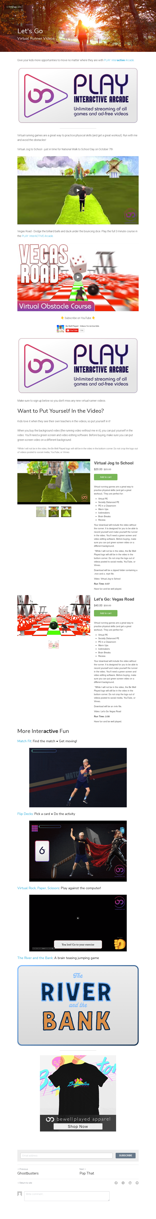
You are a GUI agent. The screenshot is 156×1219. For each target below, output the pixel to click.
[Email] (137, 1182)
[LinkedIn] (130, 1182)
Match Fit (24, 741)
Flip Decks (25, 814)
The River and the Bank (35, 958)
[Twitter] (123, 1182)
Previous (24, 1169)
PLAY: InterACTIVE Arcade (37, 236)
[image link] (78, 95)
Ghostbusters (28, 1173)
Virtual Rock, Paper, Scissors (38, 888)
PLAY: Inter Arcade (119, 60)
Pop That (87, 1173)
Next (82, 1169)
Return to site (15, 7)
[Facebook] (116, 1182)
